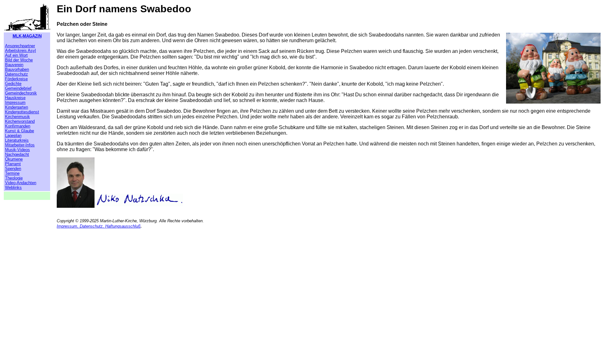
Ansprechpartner (20, 45)
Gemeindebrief (18, 88)
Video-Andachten (20, 182)
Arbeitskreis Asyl (20, 50)
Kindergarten (16, 107)
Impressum (15, 102)
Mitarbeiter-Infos (20, 145)
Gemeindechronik (21, 93)
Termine (12, 173)
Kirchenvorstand (20, 121)
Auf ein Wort (16, 55)
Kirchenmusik (17, 116)
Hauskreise (15, 97)
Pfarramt (13, 164)
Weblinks (13, 187)
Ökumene (14, 159)
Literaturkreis (17, 140)
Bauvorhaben (17, 69)
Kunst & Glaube (19, 130)
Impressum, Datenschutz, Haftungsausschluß (99, 226)
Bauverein (14, 64)
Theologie (14, 178)
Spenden (13, 168)
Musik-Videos (17, 149)
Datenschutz (16, 74)
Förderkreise (16, 78)
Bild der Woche (19, 60)
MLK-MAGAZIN (27, 36)
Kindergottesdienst (22, 112)
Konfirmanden (17, 126)
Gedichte (13, 83)
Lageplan (13, 135)
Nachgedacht (17, 154)
